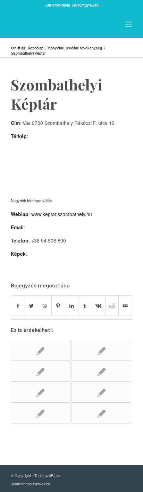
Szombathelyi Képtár (56, 94)
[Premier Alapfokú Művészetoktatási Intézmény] (40, 392)
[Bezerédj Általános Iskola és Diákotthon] (101, 350)
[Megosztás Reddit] (112, 306)
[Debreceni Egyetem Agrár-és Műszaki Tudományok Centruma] (40, 371)
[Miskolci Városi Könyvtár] (101, 392)
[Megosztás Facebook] (18, 306)
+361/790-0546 (57, 5)
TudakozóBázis (47, 475)
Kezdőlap (35, 47)
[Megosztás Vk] (98, 306)
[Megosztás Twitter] (31, 306)
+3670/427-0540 (85, 5)
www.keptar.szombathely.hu (61, 214)
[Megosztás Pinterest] (58, 306)
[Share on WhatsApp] (44, 306)
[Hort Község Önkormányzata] (40, 413)
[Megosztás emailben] (125, 306)
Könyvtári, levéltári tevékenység (75, 47)
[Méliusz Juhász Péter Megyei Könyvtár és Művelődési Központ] (101, 413)
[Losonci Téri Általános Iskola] (101, 371)
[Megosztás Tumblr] (85, 306)
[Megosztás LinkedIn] (71, 306)
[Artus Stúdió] (40, 350)
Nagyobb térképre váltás (31, 200)
